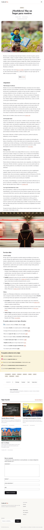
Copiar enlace (34, 382)
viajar (17, 376)
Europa (30, 374)
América (24, 514)
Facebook (23, 382)
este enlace (30, 146)
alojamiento (8, 374)
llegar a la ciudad (20, 69)
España (24, 506)
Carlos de (4, 2)
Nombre (7, 478)
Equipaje (25, 374)
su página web (25, 184)
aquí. (29, 330)
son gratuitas (17, 318)
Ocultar (23, 77)
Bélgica (22, 7)
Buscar (18, 521)
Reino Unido (25, 510)
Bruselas (19, 374)
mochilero (12, 376)
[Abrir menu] (41, 2)
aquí (20, 356)
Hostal (34, 374)
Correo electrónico (9, 483)
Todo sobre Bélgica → (39, 399)
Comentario (7, 463)
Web (6, 487)
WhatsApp (17, 382)
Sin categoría (25, 512)
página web (27, 115)
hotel (6, 376)
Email (29, 382)
